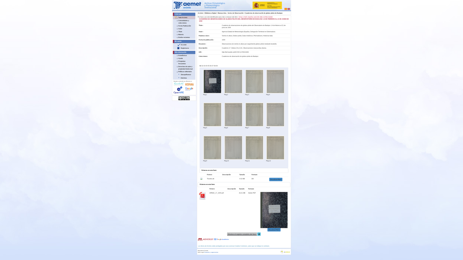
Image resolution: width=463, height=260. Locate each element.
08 (215, 66)
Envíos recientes (184, 37)
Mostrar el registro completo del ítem (242, 234)
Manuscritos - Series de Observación (230, 13)
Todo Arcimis (182, 17)
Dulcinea (184, 78)
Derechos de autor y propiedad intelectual (185, 68)
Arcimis (200, 13)
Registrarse (185, 48)
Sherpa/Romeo (186, 74)
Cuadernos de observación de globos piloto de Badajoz (264, 13)
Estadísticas (182, 55)
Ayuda (180, 58)
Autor (180, 29)
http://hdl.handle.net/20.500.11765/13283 (235, 52)
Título (180, 31)
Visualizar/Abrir (276, 179)
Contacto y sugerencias (211, 252)
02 (203, 66)
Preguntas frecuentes (182, 62)
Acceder (184, 45)
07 (213, 66)
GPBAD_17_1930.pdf (216, 193)
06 (211, 66)
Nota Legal (201, 252)
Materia (181, 34)
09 (217, 66)
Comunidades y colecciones (183, 22)
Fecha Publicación (184, 26)
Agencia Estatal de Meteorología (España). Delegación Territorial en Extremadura (248, 31)
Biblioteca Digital (210, 13)
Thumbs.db (210, 179)
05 (209, 66)
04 (207, 66)
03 (205, 66)
